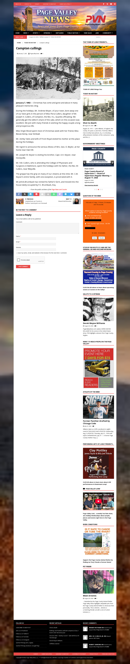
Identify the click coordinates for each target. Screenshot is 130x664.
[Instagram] (114, 4)
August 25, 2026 (89, 125)
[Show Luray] (94, 189)
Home (18, 33)
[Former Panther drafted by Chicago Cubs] (98, 407)
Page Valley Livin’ (93, 489)
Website (18, 247)
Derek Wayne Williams (94, 323)
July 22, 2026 (88, 426)
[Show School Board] (100, 189)
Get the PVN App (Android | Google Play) (27, 646)
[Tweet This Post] (25, 194)
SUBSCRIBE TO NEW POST (49, 4)
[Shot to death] (98, 109)
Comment (19, 222)
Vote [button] (94, 238)
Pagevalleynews (34, 53)
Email (18, 242)
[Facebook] (103, 4)
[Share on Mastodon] (60, 194)
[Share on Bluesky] (71, 194)
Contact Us (28, 4)
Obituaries (60, 33)
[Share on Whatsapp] (54, 194)
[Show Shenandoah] (96, 189)
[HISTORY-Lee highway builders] (48, 98)
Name (18, 236)
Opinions (47, 33)
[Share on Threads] (77, 194)
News (25, 33)
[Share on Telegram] (66, 194)
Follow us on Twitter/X (22, 634)
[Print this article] (48, 194)
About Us (18, 4)
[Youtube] (111, 4)
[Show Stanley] (102, 189)
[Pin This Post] (36, 194)
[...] (89, 137)
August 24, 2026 (89, 326)
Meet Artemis (89, 595)
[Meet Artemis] (98, 582)
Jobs (97, 33)
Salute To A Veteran (91, 294)
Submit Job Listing (65, 4)
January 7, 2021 (22, 53)
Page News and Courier (59, 189)
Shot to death (90, 123)
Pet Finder (87, 567)
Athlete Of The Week (91, 392)
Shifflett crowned (54, 644)
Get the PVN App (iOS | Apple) (24, 643)
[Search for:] (104, 37)
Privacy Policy (94, 654)
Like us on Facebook (22, 630)
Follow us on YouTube (22, 637)
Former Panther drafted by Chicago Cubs (96, 422)
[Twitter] (107, 4)
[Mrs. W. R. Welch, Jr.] (85, 639)
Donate (37, 4)
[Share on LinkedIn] (30, 194)
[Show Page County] (98, 189)
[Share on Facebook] (19, 194)
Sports (35, 33)
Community (107, 33)
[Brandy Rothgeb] (85, 630)
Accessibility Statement (79, 654)
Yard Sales (88, 33)
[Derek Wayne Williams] (98, 309)
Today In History (90, 94)
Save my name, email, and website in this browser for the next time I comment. (42, 253)
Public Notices (72, 33)
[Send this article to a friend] (42, 194)
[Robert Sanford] (85, 647)
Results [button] (101, 238)
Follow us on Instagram (22, 640)
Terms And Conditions (108, 654)
